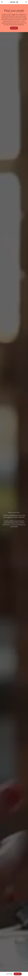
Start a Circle (14, 28)
